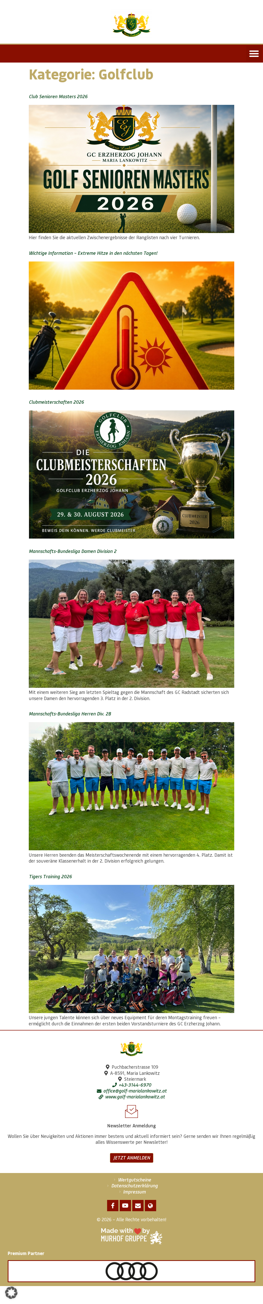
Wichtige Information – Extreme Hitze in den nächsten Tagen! (93, 253)
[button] (254, 53)
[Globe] (150, 1205)
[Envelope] (138, 1205)
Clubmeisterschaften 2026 (56, 402)
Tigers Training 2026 (50, 876)
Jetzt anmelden (131, 1158)
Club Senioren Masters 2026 (58, 96)
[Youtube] (125, 1205)
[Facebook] (112, 1205)
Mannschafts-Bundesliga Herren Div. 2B (70, 714)
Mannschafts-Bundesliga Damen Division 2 (72, 551)
